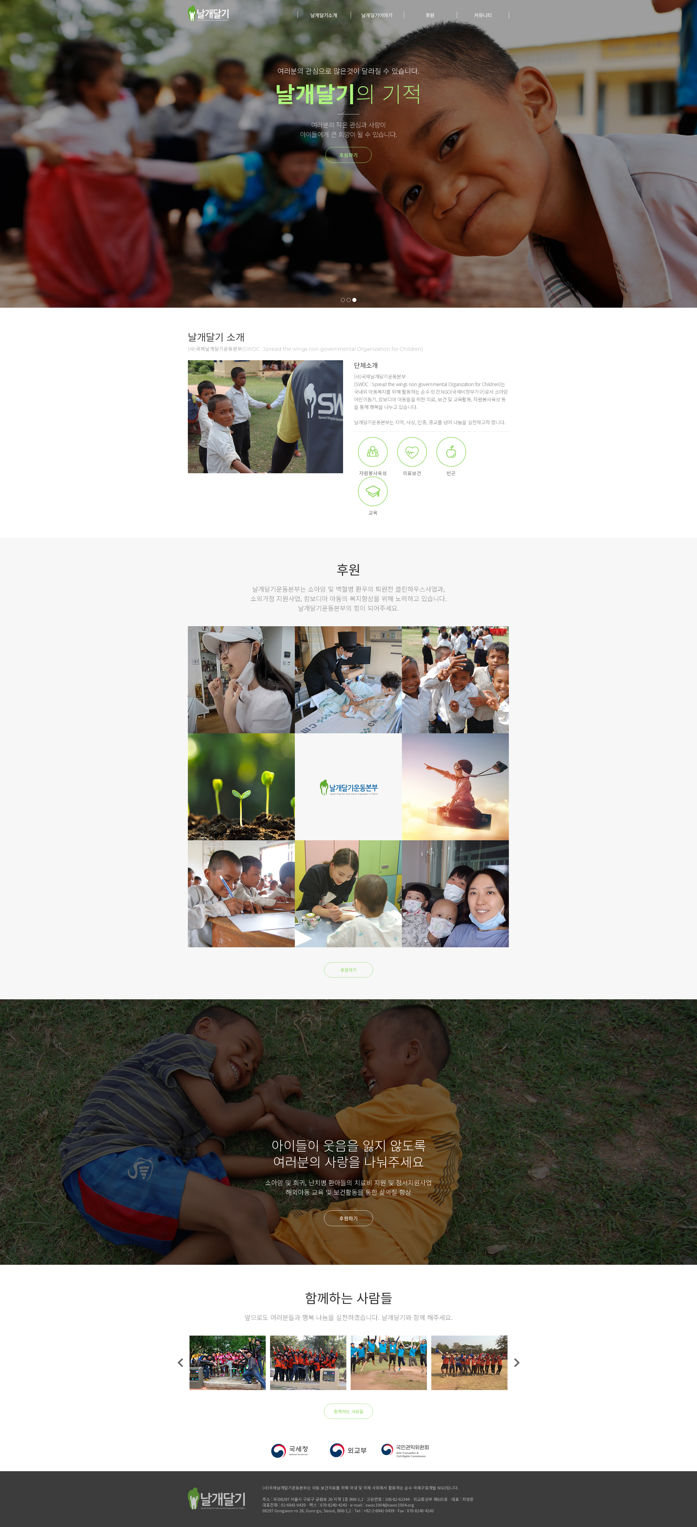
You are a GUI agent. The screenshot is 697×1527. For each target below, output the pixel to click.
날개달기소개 (323, 15)
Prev (180, 1362)
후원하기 (445, 154)
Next (516, 1362)
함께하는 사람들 (348, 1411)
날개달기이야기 (376, 15)
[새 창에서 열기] (291, 1458)
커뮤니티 (483, 15)
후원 (430, 15)
